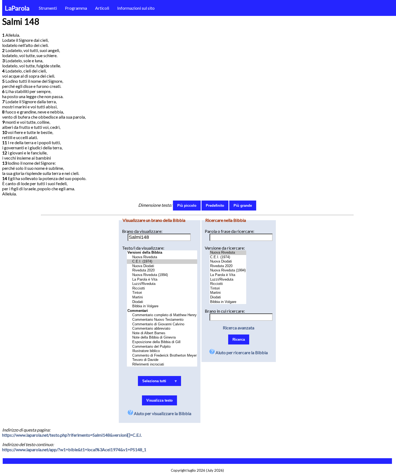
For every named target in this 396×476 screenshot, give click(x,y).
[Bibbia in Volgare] (162, 306)
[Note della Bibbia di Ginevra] (162, 337)
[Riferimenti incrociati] (162, 364)
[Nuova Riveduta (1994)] (162, 275)
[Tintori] (162, 293)
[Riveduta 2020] (162, 270)
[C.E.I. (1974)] (162, 261)
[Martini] (162, 297)
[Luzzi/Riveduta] (162, 284)
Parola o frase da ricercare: (229, 231)
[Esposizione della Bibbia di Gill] (162, 342)
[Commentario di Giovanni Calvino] (162, 324)
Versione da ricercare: (225, 247)
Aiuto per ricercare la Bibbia (241, 352)
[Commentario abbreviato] (162, 328)
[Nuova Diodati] (162, 266)
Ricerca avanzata (238, 327)
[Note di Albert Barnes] (162, 333)
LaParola (17, 8)
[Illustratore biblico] (162, 351)
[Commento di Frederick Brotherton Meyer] (162, 355)
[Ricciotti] (162, 288)
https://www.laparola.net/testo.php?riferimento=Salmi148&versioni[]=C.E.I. (72, 434)
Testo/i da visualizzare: (143, 247)
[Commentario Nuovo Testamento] (162, 320)
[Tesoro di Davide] (162, 360)
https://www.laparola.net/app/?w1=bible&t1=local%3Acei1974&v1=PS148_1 (74, 449)
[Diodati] (162, 302)
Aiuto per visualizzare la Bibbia (162, 413)
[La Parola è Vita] (162, 279)
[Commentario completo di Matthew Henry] (162, 315)
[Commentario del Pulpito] (162, 346)
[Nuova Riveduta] (162, 257)
